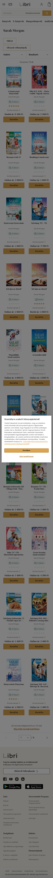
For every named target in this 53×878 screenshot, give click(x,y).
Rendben (26, 450)
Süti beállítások (26, 456)
